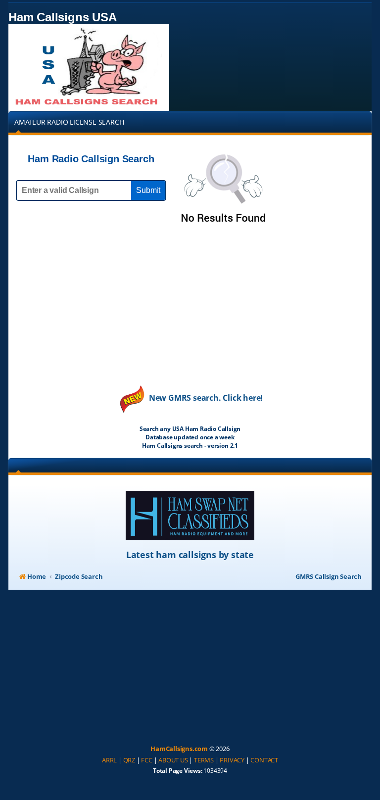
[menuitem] (109, 760)
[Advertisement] (190, 313)
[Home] (88, 67)
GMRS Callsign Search (328, 576)
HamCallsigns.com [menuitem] (179, 748)
